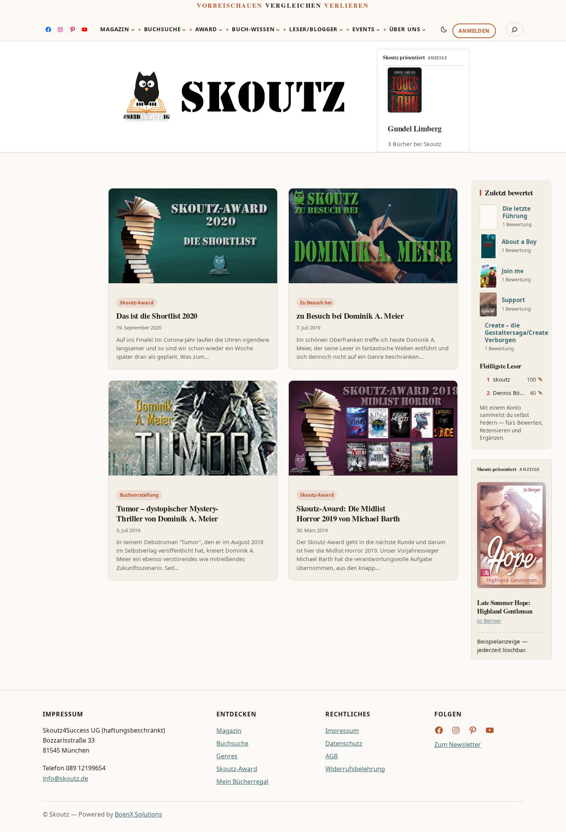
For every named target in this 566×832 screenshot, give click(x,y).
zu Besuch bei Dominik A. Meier (350, 316)
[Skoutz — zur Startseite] (233, 96)
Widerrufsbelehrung (355, 769)
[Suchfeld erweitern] (514, 30)
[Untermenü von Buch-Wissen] (278, 30)
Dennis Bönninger (517, 393)
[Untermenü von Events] (378, 30)
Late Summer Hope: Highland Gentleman (504, 606)
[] (488, 217)
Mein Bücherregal (242, 781)
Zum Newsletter (457, 744)
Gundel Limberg (415, 128)
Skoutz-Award (137, 302)
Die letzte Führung (516, 212)
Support (513, 300)
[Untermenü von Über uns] (424, 30)
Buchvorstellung (139, 495)
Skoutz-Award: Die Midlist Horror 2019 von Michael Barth (348, 513)
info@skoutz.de (65, 778)
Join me (513, 271)
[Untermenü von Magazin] (133, 30)
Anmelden (474, 31)
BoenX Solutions (138, 814)
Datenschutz (343, 743)
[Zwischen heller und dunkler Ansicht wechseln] (443, 29)
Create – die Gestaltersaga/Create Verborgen (516, 333)
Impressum (342, 730)
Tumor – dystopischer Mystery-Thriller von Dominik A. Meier (167, 513)
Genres (227, 756)
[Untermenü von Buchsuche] (184, 30)
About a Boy (519, 241)
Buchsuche (232, 743)
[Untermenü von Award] (221, 30)
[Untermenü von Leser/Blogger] (341, 30)
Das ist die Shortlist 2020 (156, 316)
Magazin (228, 730)
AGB (331, 756)
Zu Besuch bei (316, 302)
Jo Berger (489, 620)
